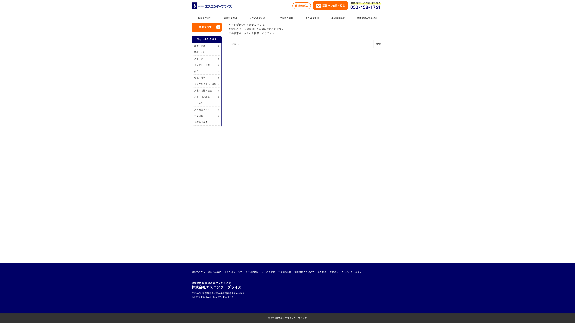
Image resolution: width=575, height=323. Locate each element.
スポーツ (198, 59)
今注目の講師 (252, 272)
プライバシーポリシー (353, 272)
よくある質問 (268, 272)
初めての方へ (198, 272)
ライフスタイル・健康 (205, 84)
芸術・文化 (199, 52)
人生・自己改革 (202, 97)
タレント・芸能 (202, 65)
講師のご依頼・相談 (333, 5)
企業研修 (198, 116)
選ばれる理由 (214, 272)
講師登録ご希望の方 (304, 272)
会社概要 (322, 272)
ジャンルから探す (233, 272)
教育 (196, 71)
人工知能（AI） (202, 109)
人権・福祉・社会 (203, 90)
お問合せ (334, 272)
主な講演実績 (285, 272)
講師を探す (205, 27)
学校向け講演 (201, 122)
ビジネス (198, 103)
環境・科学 (199, 78)
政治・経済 (199, 46)
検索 (378, 44)
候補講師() (301, 5)
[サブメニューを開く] (203, 272)
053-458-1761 (365, 7)
